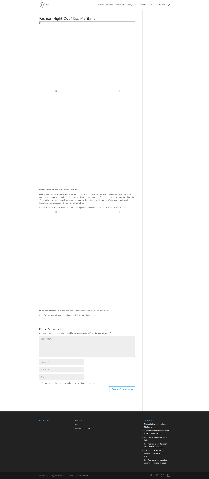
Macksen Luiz (80, 420)
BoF (76, 424)
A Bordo (142, 5)
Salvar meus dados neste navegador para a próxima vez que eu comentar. (72, 383)
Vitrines (152, 5)
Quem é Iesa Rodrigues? (126, 5)
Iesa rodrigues (150, 437)
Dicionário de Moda (105, 5)
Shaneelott (148, 424)
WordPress (84, 475)
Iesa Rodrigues (150, 444)
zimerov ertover (150, 430)
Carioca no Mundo (82, 428)
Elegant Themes (57, 475)
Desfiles (162, 5)
